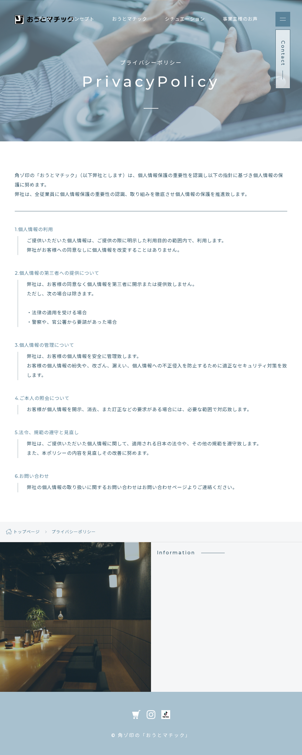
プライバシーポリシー (74, 532)
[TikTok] (165, 714)
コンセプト (81, 19)
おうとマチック (129, 19)
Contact (75, 656)
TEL (75, 624)
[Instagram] (151, 714)
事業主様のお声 (240, 19)
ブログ (44, 19)
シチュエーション (185, 19)
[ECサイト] (136, 714)
